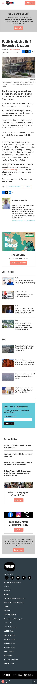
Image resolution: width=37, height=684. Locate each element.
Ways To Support (9, 651)
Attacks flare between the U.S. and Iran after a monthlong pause (25, 376)
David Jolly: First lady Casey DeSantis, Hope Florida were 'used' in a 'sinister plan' (24, 311)
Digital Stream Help (9, 635)
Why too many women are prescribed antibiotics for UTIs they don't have (23, 390)
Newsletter (7, 594)
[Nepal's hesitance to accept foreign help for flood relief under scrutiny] (8, 349)
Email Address (10, 416)
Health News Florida (20, 292)
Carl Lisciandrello (14, 49)
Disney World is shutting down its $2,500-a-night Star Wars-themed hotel (18, 464)
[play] (3, 682)
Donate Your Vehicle (10, 639)
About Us (6, 586)
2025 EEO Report (9, 631)
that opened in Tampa (10, 170)
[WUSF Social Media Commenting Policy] (18, 515)
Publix (28, 186)
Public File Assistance (10, 627)
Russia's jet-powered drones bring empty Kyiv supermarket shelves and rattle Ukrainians (25, 362)
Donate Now (18, 550)
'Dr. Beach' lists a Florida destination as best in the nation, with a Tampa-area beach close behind (17, 473)
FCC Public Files (8, 623)
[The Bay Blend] (18, 241)
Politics (17, 278)
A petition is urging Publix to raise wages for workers (18, 455)
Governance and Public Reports (13, 619)
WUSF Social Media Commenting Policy (18, 523)
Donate (31, 3)
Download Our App (9, 647)
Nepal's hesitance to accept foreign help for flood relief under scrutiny (24, 348)
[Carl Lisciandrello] (6, 203)
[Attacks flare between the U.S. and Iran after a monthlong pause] (8, 377)
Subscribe (18, 28)
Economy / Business (14, 186)
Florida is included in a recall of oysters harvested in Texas (17, 446)
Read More (18, 500)
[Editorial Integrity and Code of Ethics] (18, 485)
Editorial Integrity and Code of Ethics (18, 494)
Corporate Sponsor (9, 643)
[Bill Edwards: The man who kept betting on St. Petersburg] (8, 281)
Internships (7, 610)
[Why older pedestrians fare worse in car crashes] (8, 295)
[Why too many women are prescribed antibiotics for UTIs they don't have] (8, 391)
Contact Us (7, 590)
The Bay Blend (18, 254)
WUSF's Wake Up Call (18, 13)
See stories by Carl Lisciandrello (23, 221)
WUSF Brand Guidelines (11, 659)
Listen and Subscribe (18, 263)
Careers (6, 606)
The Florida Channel (10, 614)
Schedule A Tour (9, 664)
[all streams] (34, 681)
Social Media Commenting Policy (13, 602)
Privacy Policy (8, 655)
